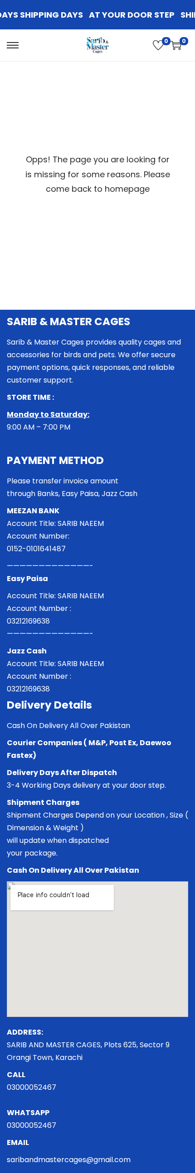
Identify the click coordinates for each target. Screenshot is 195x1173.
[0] (158, 45)
